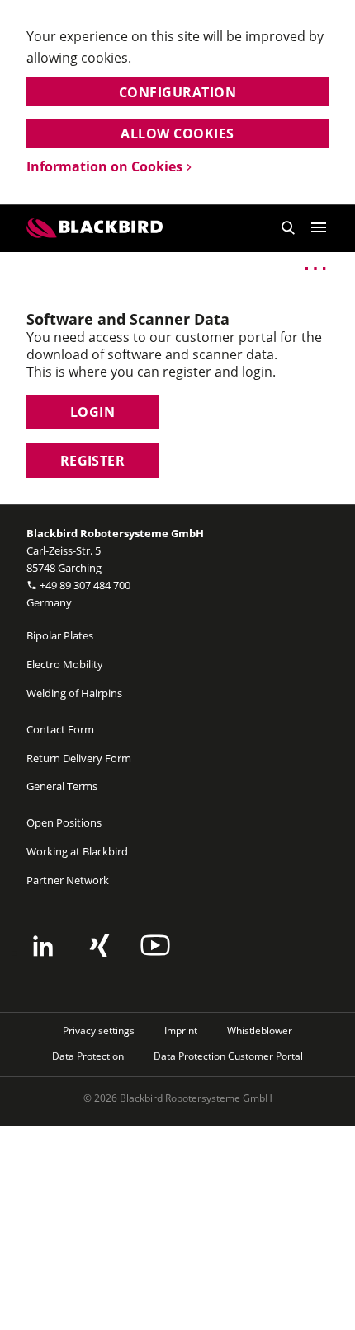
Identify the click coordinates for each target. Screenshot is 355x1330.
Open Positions (64, 822)
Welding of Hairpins (74, 693)
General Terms (61, 786)
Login (92, 412)
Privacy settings (99, 1030)
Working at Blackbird (77, 851)
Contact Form (60, 729)
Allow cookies (177, 133)
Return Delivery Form (78, 758)
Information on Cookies (104, 166)
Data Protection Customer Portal (228, 1056)
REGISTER (92, 461)
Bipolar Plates (59, 635)
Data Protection (88, 1056)
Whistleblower (259, 1030)
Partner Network (67, 880)
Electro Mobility (64, 664)
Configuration (177, 92)
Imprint (180, 1030)
